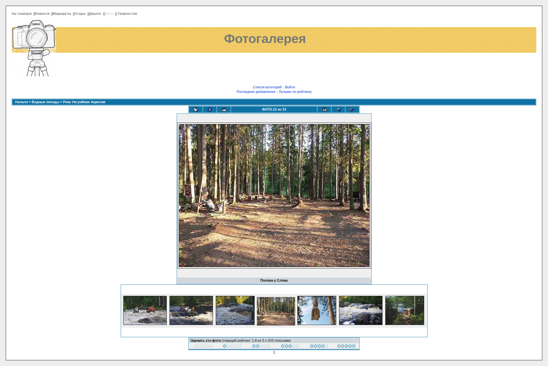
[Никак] (203, 347)
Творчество (128, 14)
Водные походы (45, 102)
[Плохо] (261, 347)
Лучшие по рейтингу (295, 92)
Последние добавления (256, 92)
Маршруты (62, 14)
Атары (80, 14)
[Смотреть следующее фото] (352, 109)
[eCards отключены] (324, 109)
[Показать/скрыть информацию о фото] (210, 109)
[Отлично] (346, 347)
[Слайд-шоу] (224, 109)
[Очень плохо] (232, 347)
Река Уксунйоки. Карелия (84, 102)
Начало (21, 102)
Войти (290, 87)
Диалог (95, 14)
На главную (22, 14)
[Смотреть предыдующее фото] (338, 109)
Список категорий (267, 87)
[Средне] (290, 347)
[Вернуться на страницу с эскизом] (196, 109)
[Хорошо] (319, 347)
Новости (42, 14)
